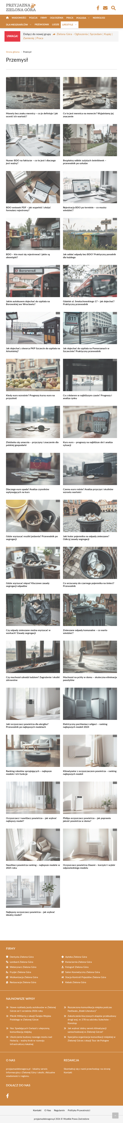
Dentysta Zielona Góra (22, 957)
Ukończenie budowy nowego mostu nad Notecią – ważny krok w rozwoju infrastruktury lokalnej (31, 1040)
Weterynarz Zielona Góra (23, 967)
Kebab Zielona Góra (75, 982)
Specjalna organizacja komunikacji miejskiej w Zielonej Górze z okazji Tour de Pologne (92, 1039)
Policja (33, 18)
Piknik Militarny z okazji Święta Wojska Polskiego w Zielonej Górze (30, 1018)
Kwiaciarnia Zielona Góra (78, 962)
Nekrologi (99, 18)
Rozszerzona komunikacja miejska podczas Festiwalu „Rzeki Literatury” (90, 1009)
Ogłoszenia (56, 18)
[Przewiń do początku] (115, 1116)
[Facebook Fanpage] (97, 8)
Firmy (43, 18)
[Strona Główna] (7, 18)
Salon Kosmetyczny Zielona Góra (82, 972)
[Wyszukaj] (113, 7)
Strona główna (13, 52)
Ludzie (55, 25)
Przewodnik (42, 25)
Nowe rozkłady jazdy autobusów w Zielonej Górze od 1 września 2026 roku (33, 1009)
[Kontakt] (105, 8)
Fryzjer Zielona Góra (20, 972)
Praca (69, 18)
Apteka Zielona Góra (76, 957)
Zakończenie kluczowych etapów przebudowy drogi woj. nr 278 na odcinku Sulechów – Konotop (92, 1019)
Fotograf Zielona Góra (76, 967)
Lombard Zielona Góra (21, 962)
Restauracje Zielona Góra (23, 982)
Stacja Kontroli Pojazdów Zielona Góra (85, 977)
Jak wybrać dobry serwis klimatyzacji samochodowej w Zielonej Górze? (87, 1030)
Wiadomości (19, 18)
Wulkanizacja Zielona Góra (24, 977)
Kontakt (68, 1072)
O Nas (47, 1110)
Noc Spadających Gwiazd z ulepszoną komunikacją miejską (29, 1030)
